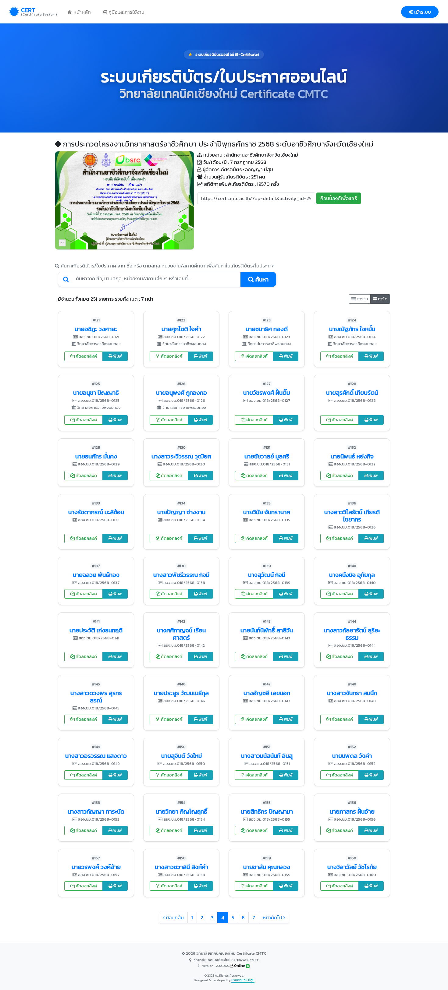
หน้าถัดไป (273, 917)
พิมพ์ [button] (117, 356)
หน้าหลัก (81, 12)
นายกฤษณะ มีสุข (242, 980)
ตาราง (362, 299)
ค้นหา (261, 279)
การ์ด (382, 299)
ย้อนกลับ (174, 917)
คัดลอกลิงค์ (86, 356)
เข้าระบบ (422, 12)
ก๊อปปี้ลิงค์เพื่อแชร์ (338, 198)
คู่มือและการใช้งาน (125, 12)
